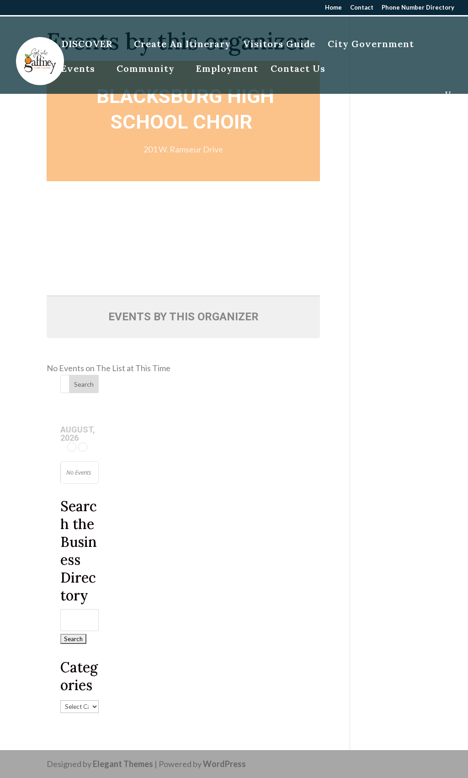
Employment (227, 69)
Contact (361, 8)
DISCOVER (86, 45)
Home (333, 8)
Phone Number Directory (418, 8)
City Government (371, 45)
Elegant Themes (123, 764)
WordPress (224, 764)
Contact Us (298, 69)
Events (78, 69)
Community (146, 69)
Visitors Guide (279, 45)
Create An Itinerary (182, 45)
